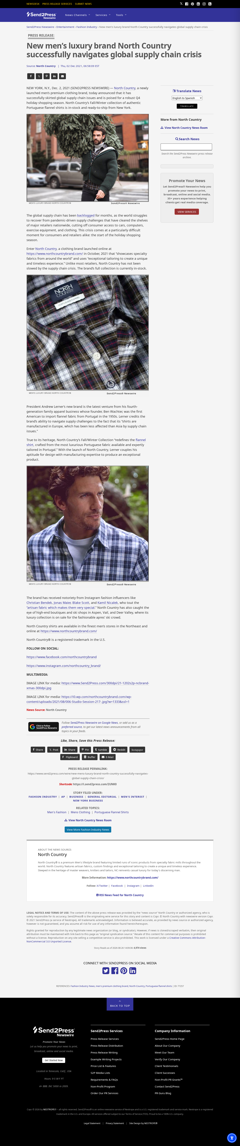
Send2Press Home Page (169, 1039)
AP (63, 796)
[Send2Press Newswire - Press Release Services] (43, 17)
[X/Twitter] (105, 973)
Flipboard (70, 757)
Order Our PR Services (104, 1093)
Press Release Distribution (107, 1045)
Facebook (117, 885)
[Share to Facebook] (30, 76)
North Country (124, 88)
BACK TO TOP (120, 1005)
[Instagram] (204, 3)
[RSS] (209, 3)
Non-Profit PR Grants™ (169, 1079)
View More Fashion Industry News (88, 829)
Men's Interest (132, 796)
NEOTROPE (49, 1109)
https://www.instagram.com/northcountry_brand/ (64, 666)
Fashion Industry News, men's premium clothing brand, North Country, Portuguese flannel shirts (121, 986)
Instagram (133, 885)
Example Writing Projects (106, 1059)
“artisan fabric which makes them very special (61, 607)
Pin (86, 749)
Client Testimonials (166, 1066)
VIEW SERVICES (187, 211)
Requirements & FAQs (104, 1079)
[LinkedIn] (198, 3)
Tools (119, 15)
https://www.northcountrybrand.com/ (55, 253)
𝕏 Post (53, 749)
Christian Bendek (39, 603)
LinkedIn (148, 885)
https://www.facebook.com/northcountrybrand (62, 657)
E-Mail (108, 757)
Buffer (90, 757)
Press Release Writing (104, 1052)
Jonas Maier (62, 603)
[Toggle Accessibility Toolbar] (231, 1137)
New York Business (88, 800)
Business (76, 796)
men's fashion (56, 812)
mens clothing (80, 812)
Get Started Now (54, 1060)
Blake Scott (80, 603)
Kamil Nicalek (108, 603)
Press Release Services (57, 3)
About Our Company (167, 1045)
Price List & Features (103, 1066)
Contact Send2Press (167, 1086)
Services (101, 15)
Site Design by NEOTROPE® (143, 1123)
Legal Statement (92, 1123)
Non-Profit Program (103, 1086)
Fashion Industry (43, 796)
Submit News (83, 3)
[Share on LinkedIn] (54, 76)
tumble (102, 749)
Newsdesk (33, 3)
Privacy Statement (115, 1123)
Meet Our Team (164, 1052)
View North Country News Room (89, 820)
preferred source (72, 727)
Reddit (120, 749)
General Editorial (102, 796)
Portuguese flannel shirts (112, 812)
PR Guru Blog (163, 1093)
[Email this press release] (62, 76)
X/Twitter (102, 885)
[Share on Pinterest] (47, 76)
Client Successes (165, 1073)
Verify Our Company (167, 1059)
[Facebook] (186, 3)
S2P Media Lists (100, 1073)
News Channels (76, 15)
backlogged (86, 215)
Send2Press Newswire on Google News (94, 723)
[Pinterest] (192, 3)
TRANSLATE (187, 106)
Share (38, 749)
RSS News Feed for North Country (121, 895)
